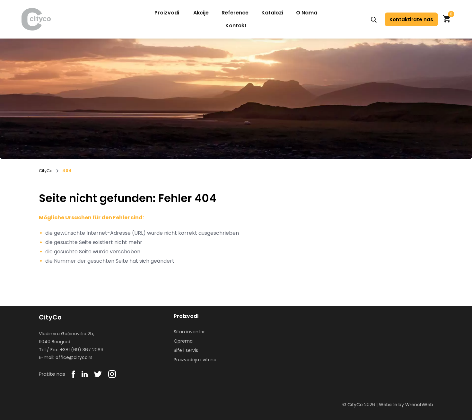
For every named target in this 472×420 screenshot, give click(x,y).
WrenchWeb (419, 404)
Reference (235, 12)
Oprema (183, 341)
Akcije (201, 12)
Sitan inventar (189, 331)
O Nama (306, 12)
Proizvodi (166, 12)
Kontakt (236, 25)
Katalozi (272, 12)
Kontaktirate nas (411, 19)
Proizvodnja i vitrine (195, 359)
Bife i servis (186, 350)
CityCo (46, 170)
